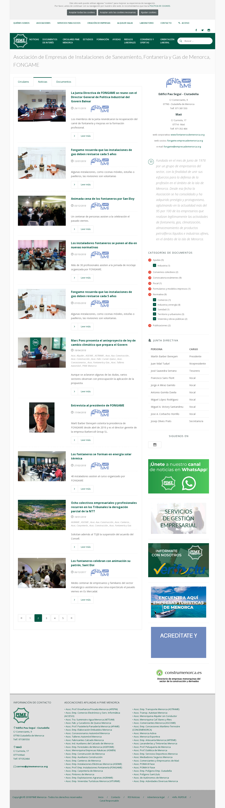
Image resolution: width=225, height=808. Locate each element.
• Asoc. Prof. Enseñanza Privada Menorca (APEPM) (91, 709)
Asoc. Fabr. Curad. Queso (103, 358)
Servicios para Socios (69, 23)
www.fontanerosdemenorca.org (187, 134)
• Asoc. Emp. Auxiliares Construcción (83, 757)
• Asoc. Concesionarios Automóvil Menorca (87, 733)
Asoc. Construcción (80, 358)
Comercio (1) (164, 300)
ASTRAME (99, 355)
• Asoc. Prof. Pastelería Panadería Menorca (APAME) (91, 726)
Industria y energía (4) (169, 304)
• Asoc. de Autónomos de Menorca (150, 777)
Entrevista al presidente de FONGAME (97, 405)
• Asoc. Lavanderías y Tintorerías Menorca (154, 743)
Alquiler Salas (125, 23)
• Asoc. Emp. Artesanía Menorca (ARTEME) (154, 740)
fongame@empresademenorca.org (182, 146)
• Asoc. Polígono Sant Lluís (146, 774)
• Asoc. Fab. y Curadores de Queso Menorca (87, 722)
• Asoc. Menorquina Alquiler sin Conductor (154, 716)
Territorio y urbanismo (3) (171, 314)
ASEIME (89, 355)
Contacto (166, 23)
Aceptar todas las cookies (82, 12)
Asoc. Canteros (122, 522)
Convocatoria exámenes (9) (167, 277)
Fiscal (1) (157, 283)
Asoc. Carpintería (79, 525)
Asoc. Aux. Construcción (116, 355)
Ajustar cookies (148, 12)
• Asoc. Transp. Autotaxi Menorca (149, 712)
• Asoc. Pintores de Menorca (79, 774)
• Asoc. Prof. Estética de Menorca (149, 750)
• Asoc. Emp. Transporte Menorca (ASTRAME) (155, 709)
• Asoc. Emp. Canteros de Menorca (82, 760)
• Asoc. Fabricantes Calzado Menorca (84, 740)
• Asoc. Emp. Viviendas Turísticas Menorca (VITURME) (92, 781)
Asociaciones (43, 23)
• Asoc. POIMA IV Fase (143, 767)
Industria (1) (164, 265)
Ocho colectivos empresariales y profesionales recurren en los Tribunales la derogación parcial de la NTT (104, 507)
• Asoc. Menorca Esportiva (146, 736)
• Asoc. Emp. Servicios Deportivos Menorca (155, 753)
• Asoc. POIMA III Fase (143, 764)
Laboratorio (147, 23)
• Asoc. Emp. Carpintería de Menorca (83, 770)
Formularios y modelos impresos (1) (171, 288)
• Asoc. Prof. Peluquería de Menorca (151, 747)
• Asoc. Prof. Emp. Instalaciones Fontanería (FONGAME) (93, 767)
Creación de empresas (98, 23)
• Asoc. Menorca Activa (144, 733)
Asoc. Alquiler (77, 355)
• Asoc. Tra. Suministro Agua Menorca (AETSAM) (89, 719)
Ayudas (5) (158, 260)
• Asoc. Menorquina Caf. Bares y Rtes (152, 719)
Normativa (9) (159, 294)
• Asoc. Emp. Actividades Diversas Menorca (155, 781)
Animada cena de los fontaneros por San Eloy (102, 199)
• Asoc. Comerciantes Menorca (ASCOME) (154, 722)
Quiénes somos (21, 23)
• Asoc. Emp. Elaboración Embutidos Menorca (88, 729)
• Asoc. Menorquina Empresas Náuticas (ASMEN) (89, 750)
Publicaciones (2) (162, 325)
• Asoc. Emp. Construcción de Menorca (84, 753)
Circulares (23, 81)
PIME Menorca (89, 365)
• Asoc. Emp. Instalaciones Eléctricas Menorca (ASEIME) (93, 764)
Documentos (63, 81)
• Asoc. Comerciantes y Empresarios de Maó (155, 760)
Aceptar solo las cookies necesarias (118, 12)
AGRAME (75, 522)
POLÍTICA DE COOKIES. (160, 6)
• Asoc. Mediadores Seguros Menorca (152, 757)
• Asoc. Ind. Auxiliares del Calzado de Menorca (88, 743)
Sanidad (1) (163, 309)
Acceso (185, 23)
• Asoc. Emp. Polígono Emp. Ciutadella (152, 770)
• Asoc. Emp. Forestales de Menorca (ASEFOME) (89, 747)
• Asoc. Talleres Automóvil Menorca (83, 736)
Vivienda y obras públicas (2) (172, 318)
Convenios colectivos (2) (165, 272)
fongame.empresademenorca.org (185, 140)
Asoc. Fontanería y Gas (99, 362)
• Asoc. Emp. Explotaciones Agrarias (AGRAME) (88, 777)
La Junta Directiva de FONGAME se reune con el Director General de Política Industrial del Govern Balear (104, 97)
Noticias (42, 81)
